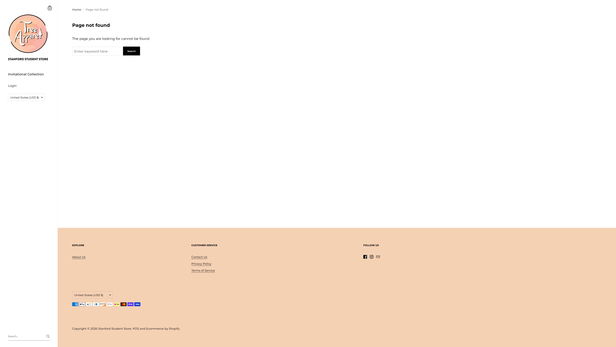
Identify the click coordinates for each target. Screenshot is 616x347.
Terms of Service (203, 270)
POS (136, 328)
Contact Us (199, 257)
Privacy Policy (201, 264)
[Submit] (48, 336)
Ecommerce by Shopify (163, 328)
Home (76, 9)
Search (131, 51)
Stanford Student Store (114, 328)
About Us (79, 257)
